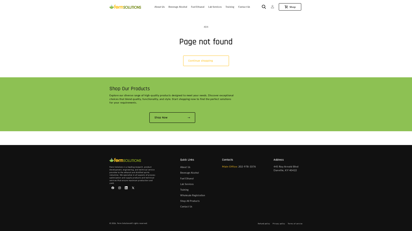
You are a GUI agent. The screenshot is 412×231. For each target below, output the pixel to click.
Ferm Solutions (124, 223)
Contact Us (186, 206)
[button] (265, 6)
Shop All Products (190, 201)
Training (184, 189)
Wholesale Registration (192, 195)
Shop (293, 6)
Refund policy (264, 223)
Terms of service (295, 223)
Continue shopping (200, 61)
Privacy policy (279, 223)
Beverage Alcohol (189, 172)
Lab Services (187, 184)
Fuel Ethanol (187, 178)
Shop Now (161, 117)
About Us (185, 167)
